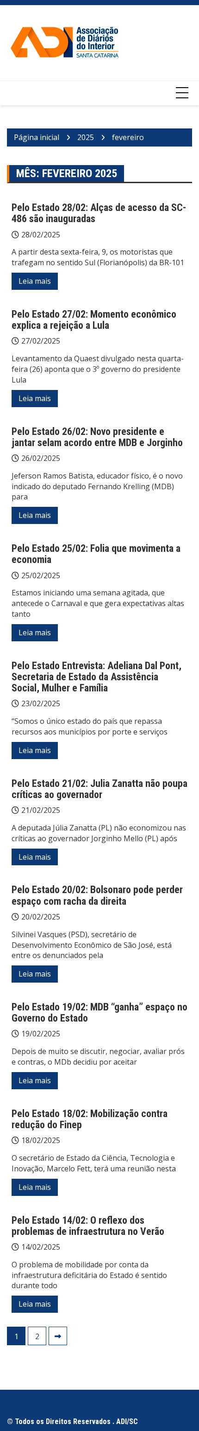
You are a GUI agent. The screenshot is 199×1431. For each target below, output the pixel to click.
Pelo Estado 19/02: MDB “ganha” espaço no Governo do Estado (99, 1012)
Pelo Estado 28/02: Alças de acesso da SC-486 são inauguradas (99, 213)
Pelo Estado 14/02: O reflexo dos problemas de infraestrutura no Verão (88, 1225)
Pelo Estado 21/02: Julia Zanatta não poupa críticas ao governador (99, 789)
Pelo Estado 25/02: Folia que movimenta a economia (96, 554)
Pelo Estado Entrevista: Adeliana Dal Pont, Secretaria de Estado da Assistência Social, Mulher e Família (96, 677)
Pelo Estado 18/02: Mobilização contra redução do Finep (90, 1119)
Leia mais (35, 281)
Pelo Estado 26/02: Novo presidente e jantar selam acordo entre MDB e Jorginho (97, 437)
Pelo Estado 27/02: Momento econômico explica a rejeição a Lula (94, 319)
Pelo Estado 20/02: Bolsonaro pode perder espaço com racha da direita (97, 895)
